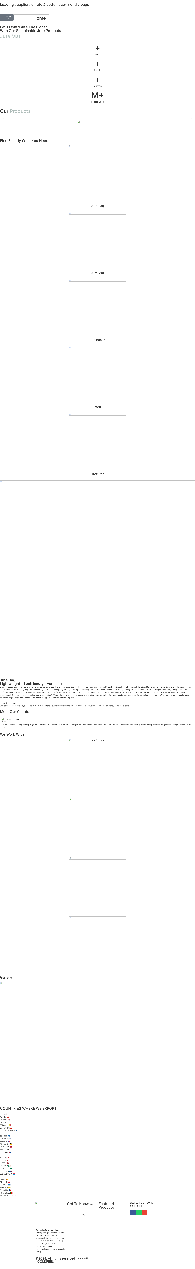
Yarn (97, 407)
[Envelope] (144, 1212)
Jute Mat (45, 129)
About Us (7, 27)
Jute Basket (97, 340)
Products (6, 22)
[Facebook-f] (133, 1212)
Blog (7, 38)
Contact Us (7, 43)
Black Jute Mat (98, 126)
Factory (7, 33)
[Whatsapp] (139, 1212)
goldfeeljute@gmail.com (13, 10)
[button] (1, 127)
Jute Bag (97, 206)
